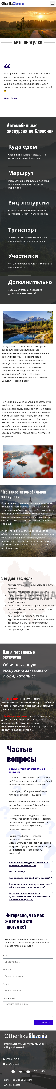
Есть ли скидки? (18, 871)
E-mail (6, 984)
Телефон (7, 969)
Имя (5, 955)
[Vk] (20, 1071)
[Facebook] (13, 1071)
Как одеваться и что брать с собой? (29, 877)
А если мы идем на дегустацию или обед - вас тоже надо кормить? (29, 886)
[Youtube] (28, 1071)
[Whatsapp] (43, 1071)
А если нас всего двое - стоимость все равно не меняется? (28, 864)
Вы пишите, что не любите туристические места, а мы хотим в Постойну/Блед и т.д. (29, 896)
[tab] (31, 770)
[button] (52, 3)
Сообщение (9, 998)
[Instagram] (35, 1071)
